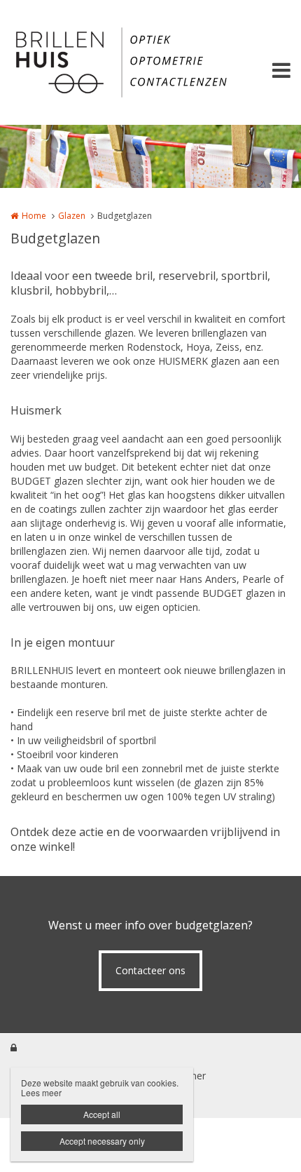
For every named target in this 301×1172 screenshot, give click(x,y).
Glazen (71, 216)
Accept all (101, 1114)
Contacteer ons (150, 970)
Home (34, 216)
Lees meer (41, 1092)
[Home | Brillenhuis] (150, 62)
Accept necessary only (102, 1141)
